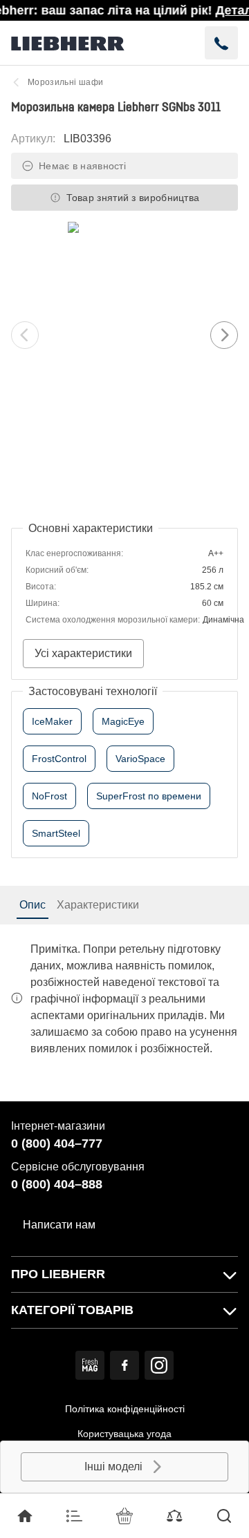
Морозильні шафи (65, 82)
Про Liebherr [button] (58, 1274)
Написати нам (59, 1225)
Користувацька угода (124, 1433)
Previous (25, 335)
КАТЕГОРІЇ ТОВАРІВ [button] (72, 1310)
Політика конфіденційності (125, 1408)
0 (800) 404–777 (56, 1143)
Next (224, 335)
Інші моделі (113, 1466)
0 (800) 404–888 (56, 1184)
